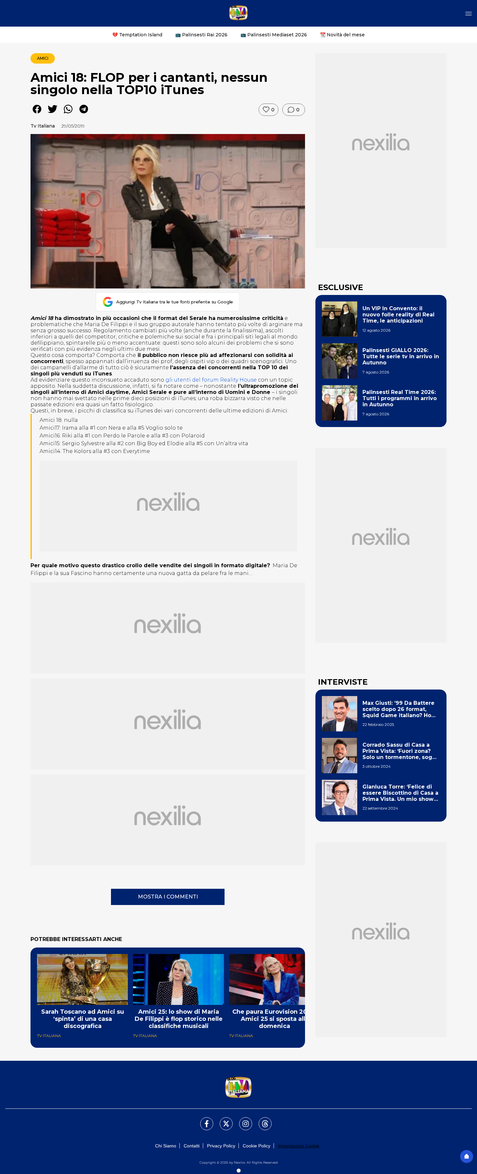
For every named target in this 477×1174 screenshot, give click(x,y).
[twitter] (52, 114)
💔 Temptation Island (137, 35)
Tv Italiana (43, 126)
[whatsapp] (68, 114)
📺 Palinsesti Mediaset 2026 (273, 35)
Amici (42, 58)
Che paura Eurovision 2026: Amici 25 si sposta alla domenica (274, 1019)
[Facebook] (202, 1119)
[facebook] (37, 114)
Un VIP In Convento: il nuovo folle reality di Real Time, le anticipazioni (398, 314)
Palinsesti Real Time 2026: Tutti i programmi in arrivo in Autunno (399, 398)
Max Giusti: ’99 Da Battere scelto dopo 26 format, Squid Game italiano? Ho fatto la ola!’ (398, 709)
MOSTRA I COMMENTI (168, 897)
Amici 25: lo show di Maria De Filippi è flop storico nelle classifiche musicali (179, 1019)
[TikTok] (261, 1119)
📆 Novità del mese (342, 35)
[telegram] (83, 114)
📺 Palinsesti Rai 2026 (201, 35)
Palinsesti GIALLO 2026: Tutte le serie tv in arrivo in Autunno (400, 356)
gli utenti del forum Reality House (211, 380)
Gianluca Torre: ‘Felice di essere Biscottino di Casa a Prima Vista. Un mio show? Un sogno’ (400, 793)
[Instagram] (241, 1119)
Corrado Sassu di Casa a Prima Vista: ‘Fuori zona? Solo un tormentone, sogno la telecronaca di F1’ (400, 751)
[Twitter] (222, 1119)
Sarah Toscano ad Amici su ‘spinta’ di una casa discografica (82, 1019)
